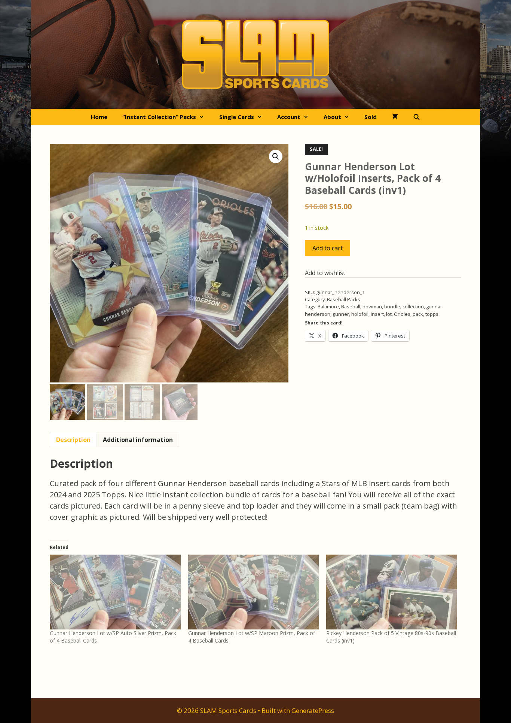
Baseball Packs (343, 299)
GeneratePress (312, 710)
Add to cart (327, 248)
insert (377, 314)
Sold (370, 116)
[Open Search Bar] (417, 117)
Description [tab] (73, 440)
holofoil (359, 314)
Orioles (402, 314)
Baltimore (328, 306)
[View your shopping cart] (395, 117)
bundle (392, 306)
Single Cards (236, 116)
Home (99, 116)
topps (431, 314)
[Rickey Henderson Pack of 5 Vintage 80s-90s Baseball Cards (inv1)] (391, 592)
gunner (341, 314)
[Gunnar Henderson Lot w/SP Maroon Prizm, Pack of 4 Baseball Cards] (253, 592)
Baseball (350, 306)
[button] (275, 156)
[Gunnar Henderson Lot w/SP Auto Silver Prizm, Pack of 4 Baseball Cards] (115, 592)
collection (413, 306)
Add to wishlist (325, 273)
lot (389, 314)
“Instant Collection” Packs (159, 116)
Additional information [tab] (138, 440)
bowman (372, 306)
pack (418, 314)
